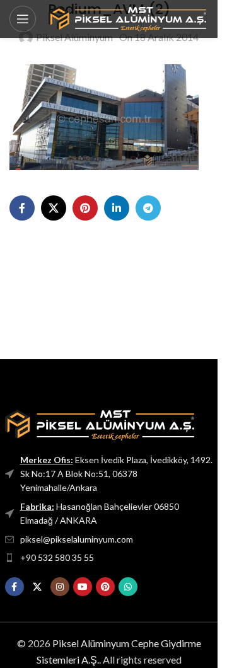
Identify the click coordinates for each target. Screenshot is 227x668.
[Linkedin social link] (116, 208)
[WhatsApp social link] (128, 586)
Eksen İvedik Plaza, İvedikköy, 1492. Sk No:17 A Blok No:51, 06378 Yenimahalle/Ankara (116, 473)
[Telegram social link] (148, 208)
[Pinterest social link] (85, 208)
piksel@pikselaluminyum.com (76, 539)
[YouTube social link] (82, 586)
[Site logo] (127, 17)
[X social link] (53, 208)
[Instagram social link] (59, 586)
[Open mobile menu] (22, 19)
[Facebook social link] (22, 208)
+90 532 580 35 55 (57, 557)
